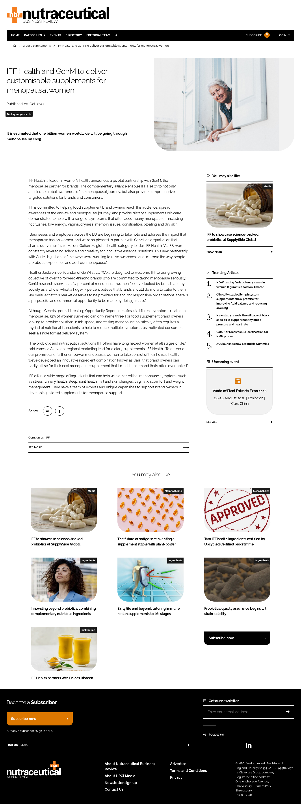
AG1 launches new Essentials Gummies (242, 344)
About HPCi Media (120, 776)
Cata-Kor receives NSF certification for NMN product (242, 334)
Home (15, 35)
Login (281, 35)
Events (55, 35)
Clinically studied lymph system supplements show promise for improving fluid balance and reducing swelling (241, 301)
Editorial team (98, 35)
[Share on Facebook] (59, 411)
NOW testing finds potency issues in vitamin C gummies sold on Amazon (240, 284)
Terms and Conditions (188, 771)
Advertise (178, 764)
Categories (33, 35)
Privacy (176, 777)
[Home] (15, 45)
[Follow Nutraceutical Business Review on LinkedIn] (248, 747)
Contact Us (114, 789)
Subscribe (254, 35)
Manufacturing (173, 491)
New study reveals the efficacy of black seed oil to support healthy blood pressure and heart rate (242, 320)
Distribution (88, 630)
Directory (73, 35)
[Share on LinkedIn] (47, 411)
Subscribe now (221, 638)
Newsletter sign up (121, 783)
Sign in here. (44, 730)
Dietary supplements (19, 114)
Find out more (17, 745)
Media (267, 186)
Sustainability (261, 491)
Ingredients (88, 560)
